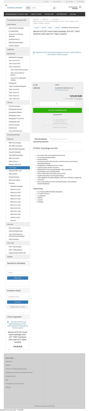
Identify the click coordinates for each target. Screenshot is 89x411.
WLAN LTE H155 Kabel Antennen (16, 35)
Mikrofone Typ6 (15, 205)
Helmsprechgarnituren (16, 231)
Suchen (46, 1)
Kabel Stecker (36, 14)
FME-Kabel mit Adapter (16, 42)
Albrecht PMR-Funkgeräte (17, 149)
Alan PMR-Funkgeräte (15, 146)
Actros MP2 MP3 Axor (15, 131)
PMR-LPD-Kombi (14, 158)
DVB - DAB (10, 243)
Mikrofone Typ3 (15, 195)
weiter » (50, 27)
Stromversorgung (14, 180)
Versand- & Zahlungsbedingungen (16, 369)
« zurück (43, 27)
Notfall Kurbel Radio (13, 135)
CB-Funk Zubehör (14, 125)
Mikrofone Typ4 (15, 199)
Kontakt (7, 365)
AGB (6, 380)
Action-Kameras (14, 239)
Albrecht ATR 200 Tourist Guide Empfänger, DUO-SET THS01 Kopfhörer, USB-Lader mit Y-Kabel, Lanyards (17, 337)
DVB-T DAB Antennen (15, 250)
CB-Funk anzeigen (14, 106)
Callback (8, 387)
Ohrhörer (13, 220)
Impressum (8, 361)
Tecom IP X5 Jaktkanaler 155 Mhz (18, 79)
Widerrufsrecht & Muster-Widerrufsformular (19, 372)
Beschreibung (41, 139)
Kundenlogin (69, 1)
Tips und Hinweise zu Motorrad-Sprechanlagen (17, 235)
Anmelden (17, 278)
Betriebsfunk (62, 14)
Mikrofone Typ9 (15, 214)
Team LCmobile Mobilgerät (17, 86)
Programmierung (14, 177)
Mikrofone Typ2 (15, 192)
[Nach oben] (83, 407)
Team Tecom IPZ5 (14, 63)
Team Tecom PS (14, 89)
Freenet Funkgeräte (15, 152)
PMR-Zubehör (13, 174)
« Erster (36, 27)
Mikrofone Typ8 (15, 211)
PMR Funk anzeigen (15, 143)
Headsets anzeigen (16, 186)
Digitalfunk (49, 14)
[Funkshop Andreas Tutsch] (14, 7)
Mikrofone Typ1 (15, 189)
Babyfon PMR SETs (15, 164)
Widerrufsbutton (10, 376)
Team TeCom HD (14, 99)
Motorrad (10, 224)
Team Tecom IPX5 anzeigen (19, 70)
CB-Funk (73, 14)
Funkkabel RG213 (14, 39)
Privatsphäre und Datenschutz (14, 383)
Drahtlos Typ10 (15, 217)
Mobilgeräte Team (14, 115)
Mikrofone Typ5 (15, 202)
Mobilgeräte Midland (15, 112)
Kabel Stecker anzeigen (16, 28)
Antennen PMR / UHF (15, 171)
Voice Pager (12, 167)
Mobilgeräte (12, 83)
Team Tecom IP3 (14, 60)
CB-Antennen (13, 128)
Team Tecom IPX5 (14, 67)
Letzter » (57, 27)
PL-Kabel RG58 (13, 31)
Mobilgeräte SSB (14, 122)
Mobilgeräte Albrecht (15, 109)
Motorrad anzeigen (15, 228)
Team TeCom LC (14, 95)
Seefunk (9, 257)
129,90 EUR (17, 347)
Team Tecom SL (14, 92)
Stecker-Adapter (14, 46)
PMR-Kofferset (13, 161)
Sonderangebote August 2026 (17, 14)
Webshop (37, 406)
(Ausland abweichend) (61, 90)
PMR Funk (10, 139)
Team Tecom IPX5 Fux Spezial (17, 74)
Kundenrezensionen (58, 139)
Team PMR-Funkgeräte (16, 155)
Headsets (12, 183)
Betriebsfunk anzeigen (16, 57)
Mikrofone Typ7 (15, 208)
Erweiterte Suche (17, 307)
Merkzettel (80, 1)
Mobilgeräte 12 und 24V (16, 118)
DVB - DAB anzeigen (15, 247)
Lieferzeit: (36, 88)
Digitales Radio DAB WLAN (17, 253)
